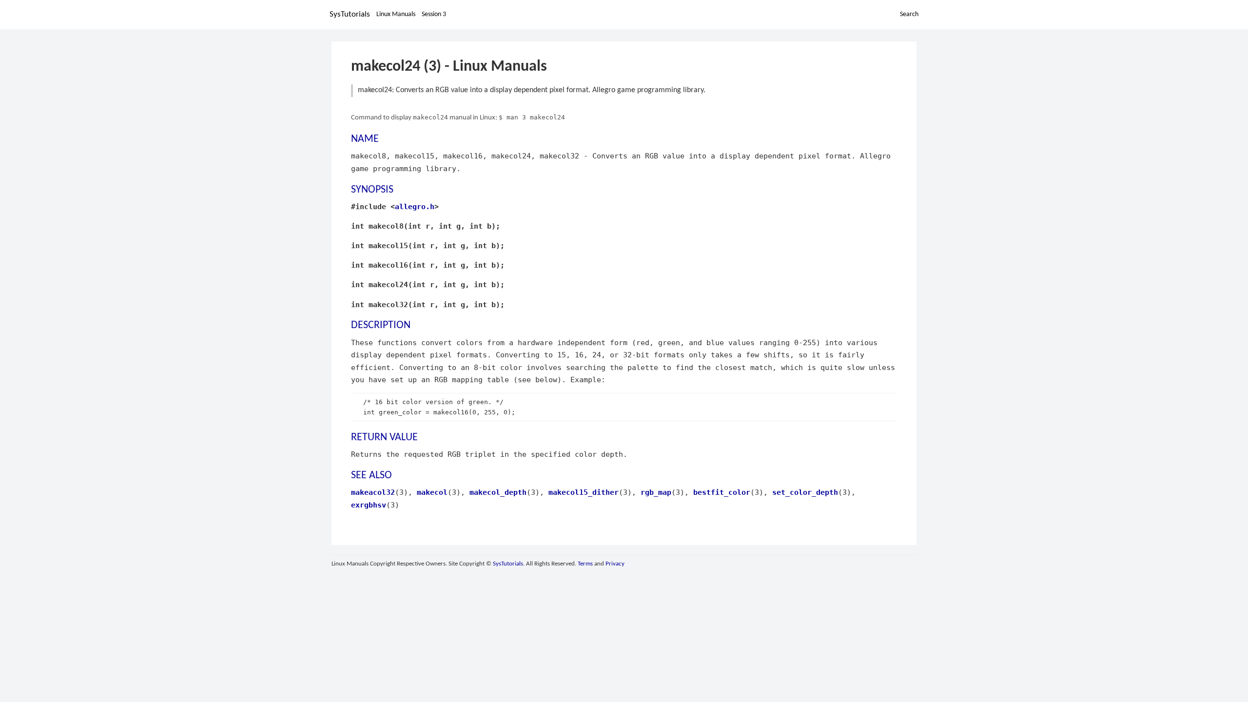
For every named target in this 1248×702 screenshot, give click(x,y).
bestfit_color (721, 492)
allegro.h (414, 206)
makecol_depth (497, 492)
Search (909, 14)
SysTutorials (350, 14)
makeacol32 (373, 492)
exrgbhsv (368, 505)
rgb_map (656, 492)
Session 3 (434, 14)
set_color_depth (805, 492)
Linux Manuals (395, 14)
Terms (585, 564)
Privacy (614, 564)
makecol (432, 492)
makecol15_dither (583, 492)
